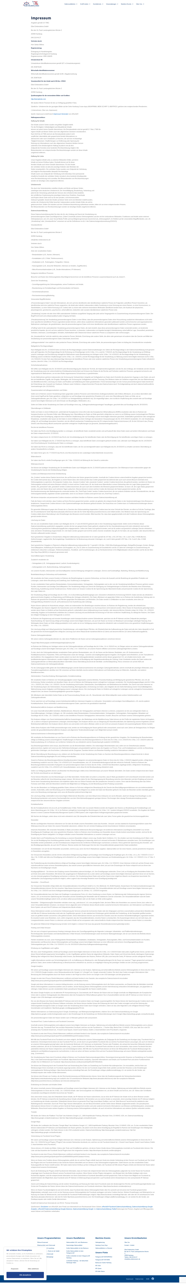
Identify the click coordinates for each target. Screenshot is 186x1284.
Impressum (129, 1279)
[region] (25, 1263)
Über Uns (139, 4)
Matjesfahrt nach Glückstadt (45, 1254)
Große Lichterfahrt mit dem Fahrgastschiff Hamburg (78, 1257)
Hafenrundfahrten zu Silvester (103, 1248)
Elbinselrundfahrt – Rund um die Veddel (48, 1251)
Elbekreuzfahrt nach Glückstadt (46, 1245)
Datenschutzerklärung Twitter (106, 1209)
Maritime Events (126, 4)
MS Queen (98, 1268)
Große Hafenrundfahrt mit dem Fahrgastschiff (74, 1252)
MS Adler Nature (100, 1271)
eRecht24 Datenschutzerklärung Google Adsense (55, 1209)
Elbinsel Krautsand (42, 1242)
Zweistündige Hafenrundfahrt (74, 1245)
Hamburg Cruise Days (101, 1245)
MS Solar (98, 1265)
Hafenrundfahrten (69, 4)
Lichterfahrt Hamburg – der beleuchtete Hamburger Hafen (77, 1261)
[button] (70, 4)
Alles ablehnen (33, 1269)
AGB (147, 1279)
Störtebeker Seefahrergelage (45, 1257)
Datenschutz (139, 1279)
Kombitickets (97, 4)
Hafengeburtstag (100, 1242)
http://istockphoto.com (38, 99)
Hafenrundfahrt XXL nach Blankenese (76, 1242)
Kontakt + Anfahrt (129, 1245)
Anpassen (14, 1269)
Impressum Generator (60, 114)
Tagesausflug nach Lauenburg (45, 1248)
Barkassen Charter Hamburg (103, 1262)
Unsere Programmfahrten (49, 1238)
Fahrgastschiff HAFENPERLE (103, 1257)
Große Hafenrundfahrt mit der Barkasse (77, 1248)
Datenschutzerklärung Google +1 (84, 1209)
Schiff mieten (84, 4)
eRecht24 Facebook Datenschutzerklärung (116, 1206)
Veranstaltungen (111, 4)
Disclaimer (44, 1206)
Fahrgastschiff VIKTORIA (102, 1259)
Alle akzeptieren (25, 1275)
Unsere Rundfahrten (75, 1238)
